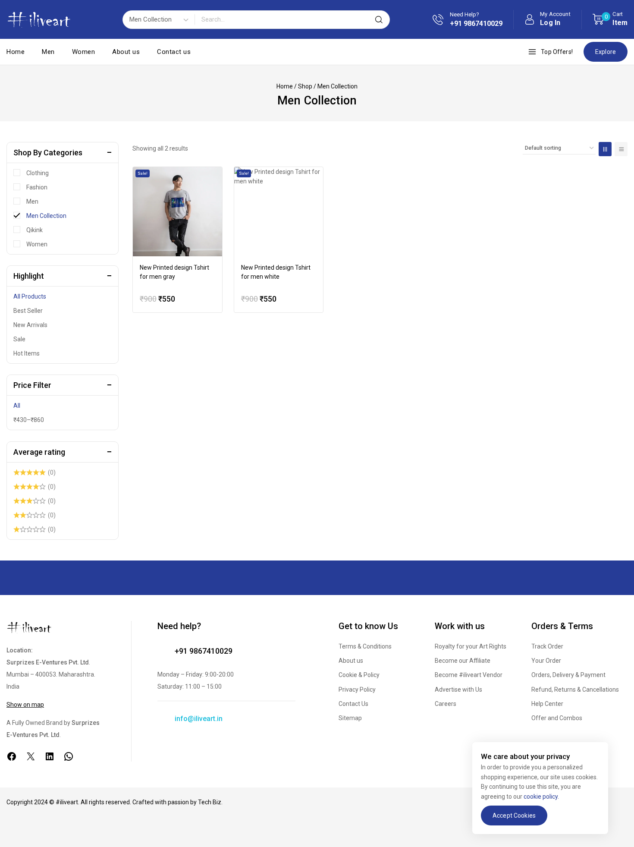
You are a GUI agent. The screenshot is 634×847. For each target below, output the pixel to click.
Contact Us (353, 703)
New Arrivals (30, 324)
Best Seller (28, 310)
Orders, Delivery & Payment (568, 674)
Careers (445, 703)
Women (83, 52)
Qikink (34, 230)
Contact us (174, 52)
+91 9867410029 (203, 650)
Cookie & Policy (359, 674)
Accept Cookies (514, 815)
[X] (30, 756)
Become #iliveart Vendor (468, 674)
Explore (605, 51)
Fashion (36, 187)
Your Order (546, 660)
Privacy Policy (357, 689)
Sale (19, 339)
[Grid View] (605, 149)
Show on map (25, 704)
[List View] (621, 149)
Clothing (37, 173)
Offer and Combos (556, 718)
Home (15, 52)
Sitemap (350, 718)
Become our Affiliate (462, 660)
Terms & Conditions (365, 646)
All (16, 405)
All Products (29, 296)
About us (126, 52)
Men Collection (46, 215)
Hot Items (26, 353)
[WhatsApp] (68, 756)
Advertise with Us (458, 689)
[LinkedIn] (49, 756)
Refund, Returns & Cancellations (575, 689)
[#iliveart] (38, 19)
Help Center (547, 703)
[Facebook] (11, 756)
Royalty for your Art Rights (470, 646)
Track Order (547, 646)
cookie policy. (541, 796)
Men (48, 52)
